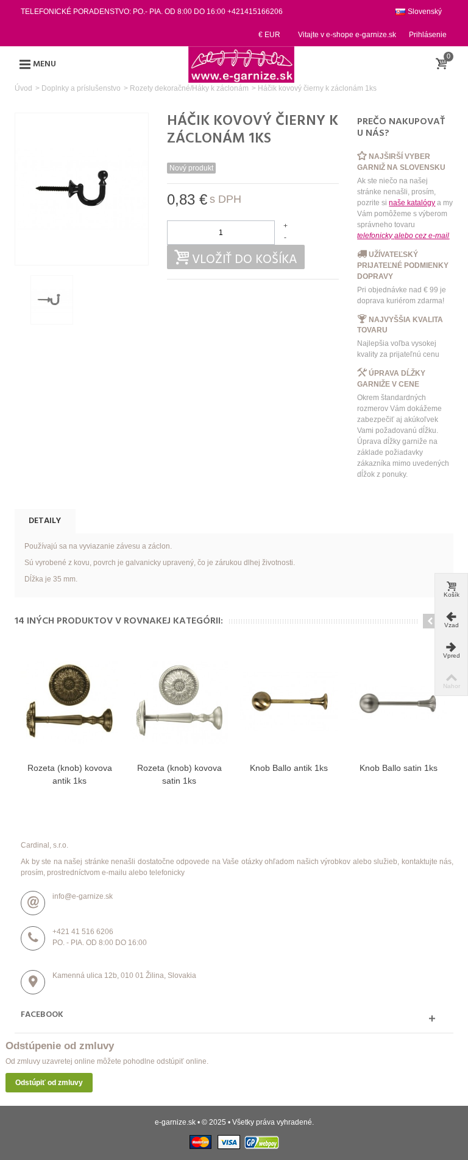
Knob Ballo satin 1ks (399, 768)
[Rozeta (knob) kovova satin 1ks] (179, 702)
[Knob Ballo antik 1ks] (289, 702)
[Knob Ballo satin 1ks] (398, 702)
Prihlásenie (428, 34)
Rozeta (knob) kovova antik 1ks (69, 774)
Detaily (45, 521)
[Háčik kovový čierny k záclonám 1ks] (51, 299)
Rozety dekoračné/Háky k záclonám (189, 88)
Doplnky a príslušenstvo (81, 88)
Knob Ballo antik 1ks (289, 768)
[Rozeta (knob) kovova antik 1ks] (69, 702)
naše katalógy (412, 203)
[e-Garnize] (241, 64)
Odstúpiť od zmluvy (49, 1082)
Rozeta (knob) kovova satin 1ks (179, 774)
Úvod (23, 88)
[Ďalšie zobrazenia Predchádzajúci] (21, 300)
